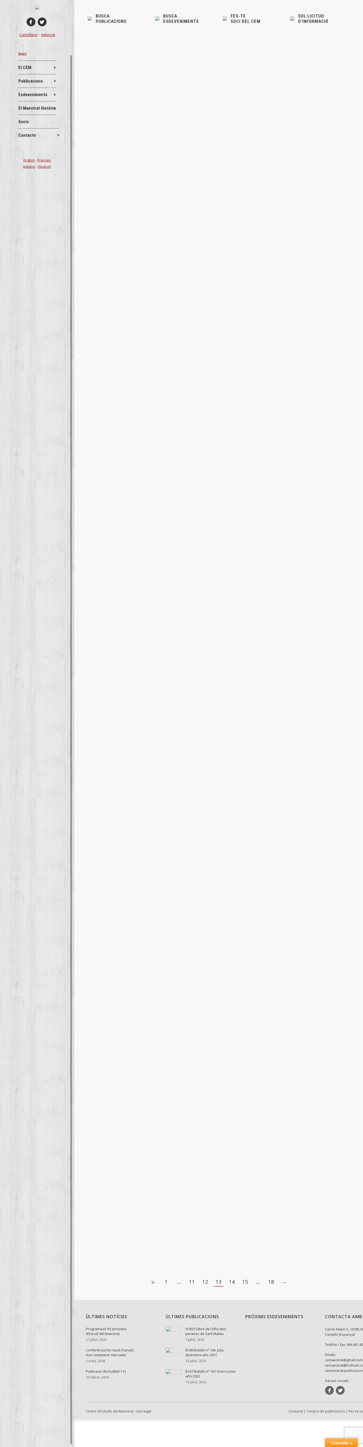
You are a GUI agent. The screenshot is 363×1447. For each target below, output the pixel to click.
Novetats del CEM (111, 367)
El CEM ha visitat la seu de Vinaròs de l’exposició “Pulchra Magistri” (165, 544)
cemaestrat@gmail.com (343, 1360)
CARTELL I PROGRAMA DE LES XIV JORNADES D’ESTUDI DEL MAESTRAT (172, 1220)
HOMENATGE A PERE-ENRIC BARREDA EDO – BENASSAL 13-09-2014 (168, 1034)
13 (218, 1281)
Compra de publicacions (325, 1411)
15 (245, 1281)
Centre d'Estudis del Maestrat (109, 1411)
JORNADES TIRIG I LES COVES (127, 730)
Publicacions (107, 182)
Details (101, 207)
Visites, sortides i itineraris (118, 553)
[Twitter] (42, 22)
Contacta (296, 1411)
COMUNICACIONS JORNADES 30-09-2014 (139, 789)
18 (271, 1281)
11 (192, 1281)
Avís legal (143, 1411)
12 (205, 1281)
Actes (101, 1043)
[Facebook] (31, 22)
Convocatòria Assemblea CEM (126, 359)
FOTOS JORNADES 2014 (120, 849)
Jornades (104, 739)
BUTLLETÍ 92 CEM (114, 173)
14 (232, 1281)
